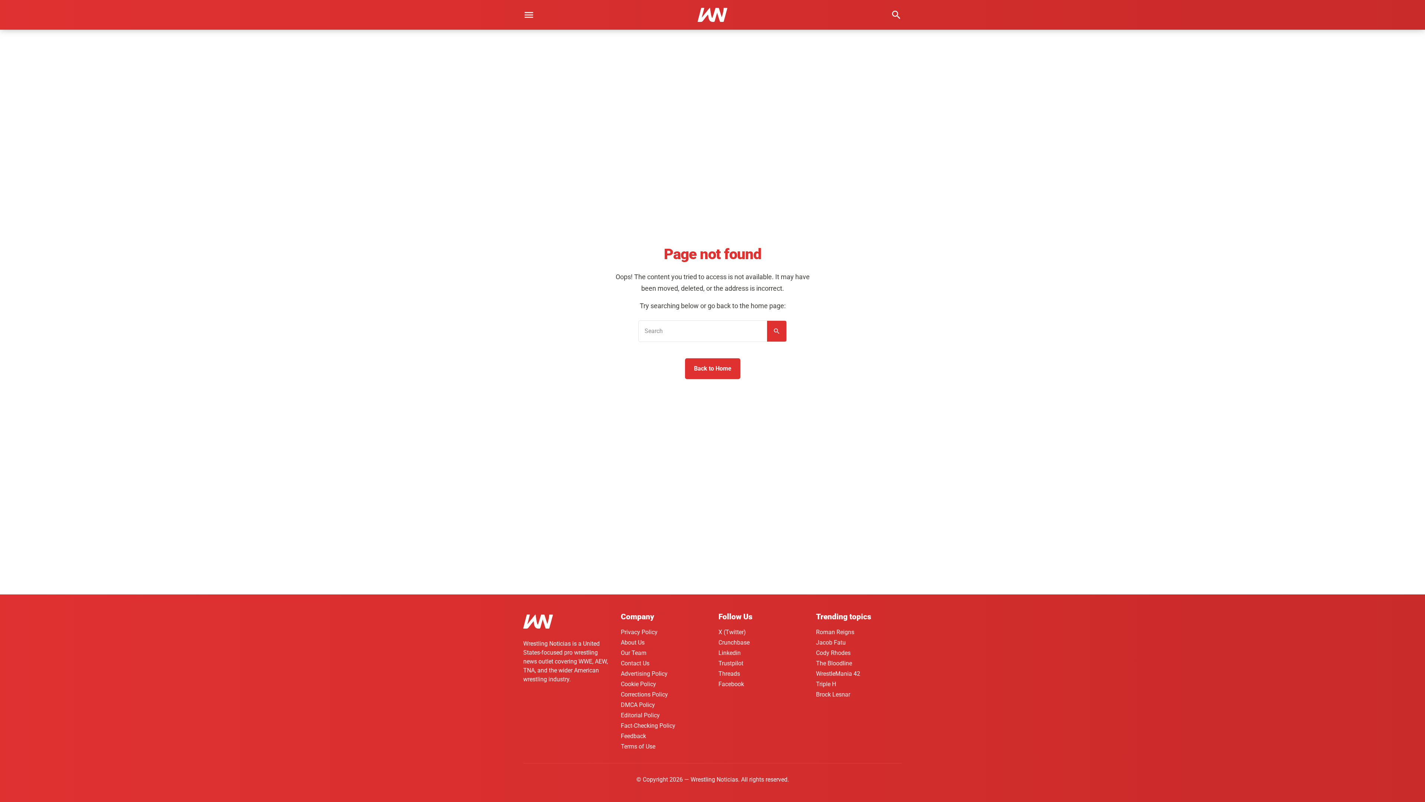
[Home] (538, 622)
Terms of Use (638, 746)
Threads (729, 673)
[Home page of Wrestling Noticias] (712, 15)
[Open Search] (896, 14)
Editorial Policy (640, 715)
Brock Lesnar (833, 694)
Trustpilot (730, 663)
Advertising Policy (644, 673)
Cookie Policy (638, 684)
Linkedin (729, 652)
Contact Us (635, 663)
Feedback (633, 736)
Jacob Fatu (831, 642)
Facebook (731, 684)
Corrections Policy (644, 694)
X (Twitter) (732, 632)
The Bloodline (834, 663)
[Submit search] (776, 331)
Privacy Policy (639, 632)
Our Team (633, 652)
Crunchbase (734, 642)
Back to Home (712, 368)
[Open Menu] (528, 14)
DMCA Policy (638, 704)
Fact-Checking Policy (648, 725)
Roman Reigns (835, 632)
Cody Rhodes (833, 652)
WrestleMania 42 (838, 673)
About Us (633, 642)
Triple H (826, 684)
